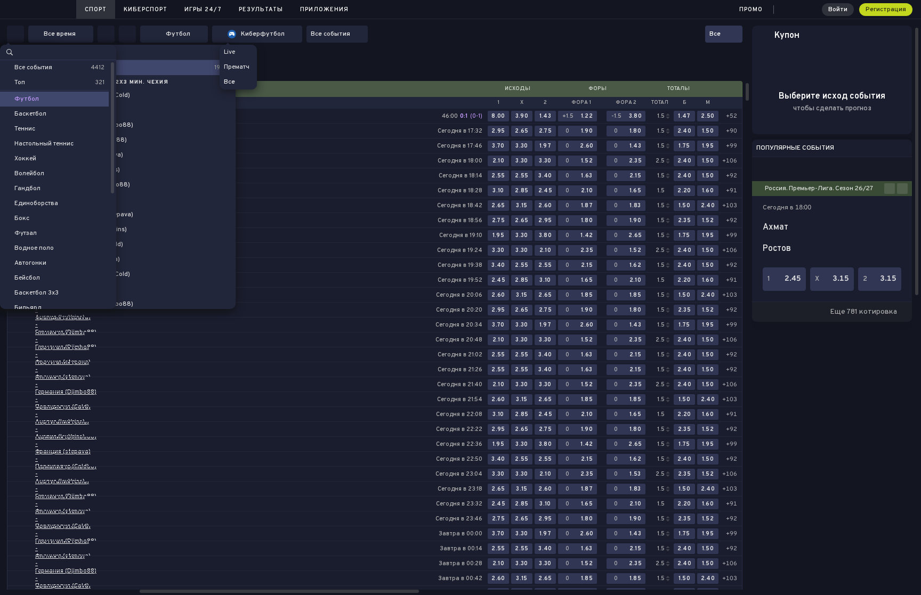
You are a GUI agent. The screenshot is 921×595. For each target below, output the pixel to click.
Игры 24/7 (203, 9)
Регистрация (886, 9)
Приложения (324, 9)
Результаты (261, 9)
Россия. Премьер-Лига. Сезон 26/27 (819, 188)
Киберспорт (145, 9)
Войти (837, 9)
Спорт (96, 9)
